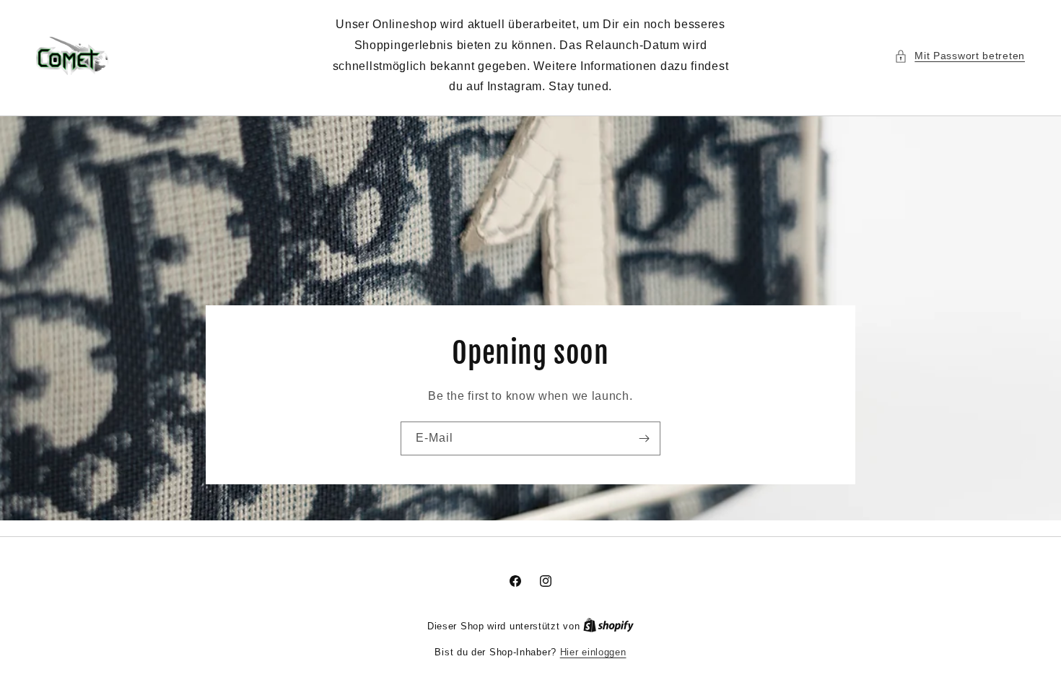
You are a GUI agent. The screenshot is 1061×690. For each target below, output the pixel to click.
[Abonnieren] (644, 438)
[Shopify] (608, 626)
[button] (959, 56)
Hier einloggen (593, 652)
